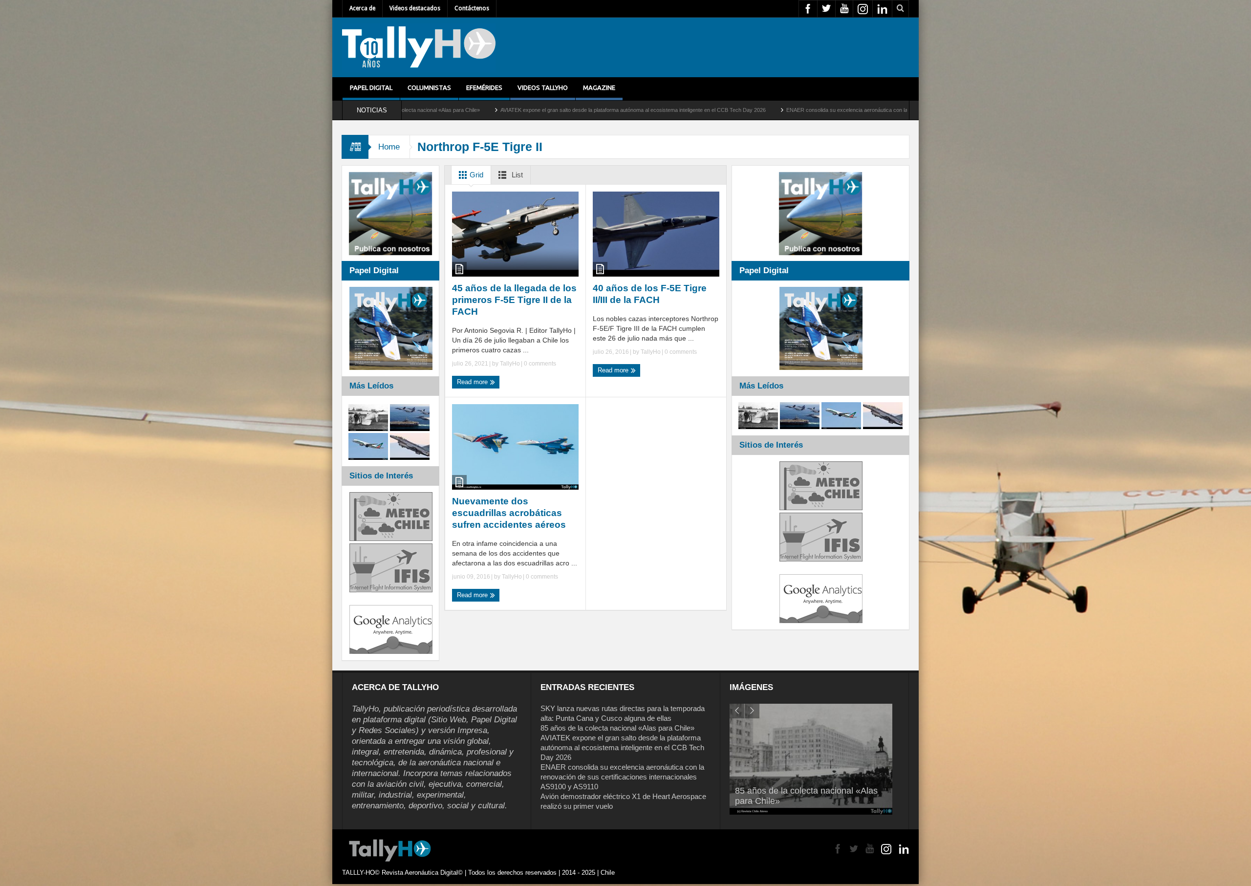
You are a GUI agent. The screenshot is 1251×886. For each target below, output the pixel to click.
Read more (473, 382)
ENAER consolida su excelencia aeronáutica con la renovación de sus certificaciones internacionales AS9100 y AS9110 (804, 110)
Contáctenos (471, 8)
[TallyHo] (419, 47)
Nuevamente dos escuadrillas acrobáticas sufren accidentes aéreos (509, 513)
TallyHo (510, 363)
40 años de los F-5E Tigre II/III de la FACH (650, 294)
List (516, 175)
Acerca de (362, 8)
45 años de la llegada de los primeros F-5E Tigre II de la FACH (514, 300)
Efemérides (484, 87)
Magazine (599, 87)
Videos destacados (414, 8)
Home (389, 146)
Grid (475, 175)
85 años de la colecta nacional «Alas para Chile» (617, 728)
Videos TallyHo (543, 87)
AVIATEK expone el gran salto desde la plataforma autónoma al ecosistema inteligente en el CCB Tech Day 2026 (510, 110)
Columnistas (429, 87)
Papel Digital (371, 87)
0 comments (539, 363)
